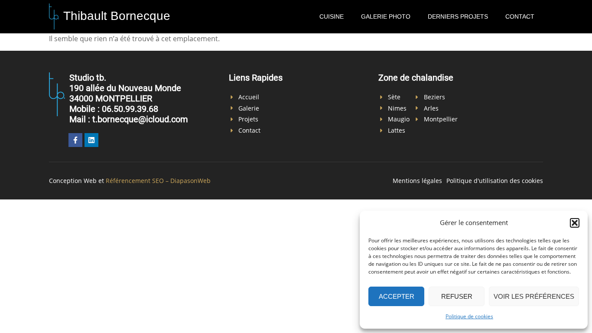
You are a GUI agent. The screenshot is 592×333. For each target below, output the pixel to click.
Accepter (396, 296)
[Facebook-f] (75, 140)
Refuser (456, 296)
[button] (574, 223)
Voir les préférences (534, 296)
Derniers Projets (458, 16)
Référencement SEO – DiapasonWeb (158, 180)
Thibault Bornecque (116, 16)
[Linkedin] (91, 140)
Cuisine (331, 16)
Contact (519, 16)
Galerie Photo (385, 16)
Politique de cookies (469, 316)
